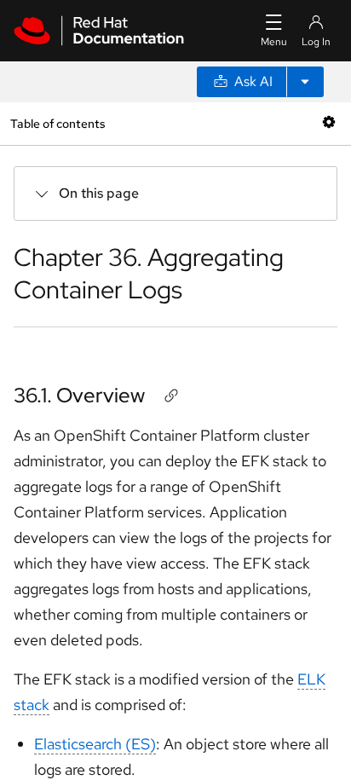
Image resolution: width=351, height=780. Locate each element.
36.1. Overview (79, 395)
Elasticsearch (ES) (95, 744)
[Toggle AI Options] (305, 81)
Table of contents (57, 123)
